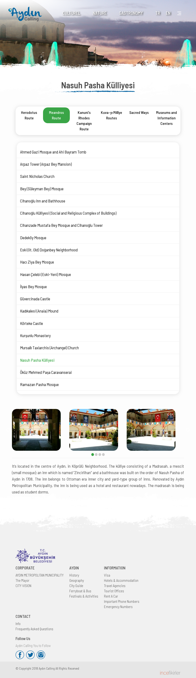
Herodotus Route (29, 115)
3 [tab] (99, 454)
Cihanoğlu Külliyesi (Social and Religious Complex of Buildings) (68, 213)
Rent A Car (111, 596)
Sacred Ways (139, 112)
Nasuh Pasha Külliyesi (37, 360)
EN (168, 13)
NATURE (100, 13)
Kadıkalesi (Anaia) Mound (39, 310)
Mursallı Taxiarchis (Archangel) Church (49, 347)
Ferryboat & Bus (80, 591)
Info (18, 623)
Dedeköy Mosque (33, 237)
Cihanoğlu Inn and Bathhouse (42, 200)
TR (157, 13)
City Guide (76, 585)
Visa (107, 575)
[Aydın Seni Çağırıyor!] (26, 11)
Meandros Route (56, 115)
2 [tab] (96, 454)
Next (187, 430)
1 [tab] (92, 454)
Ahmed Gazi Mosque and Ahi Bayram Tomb (53, 151)
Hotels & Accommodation (121, 580)
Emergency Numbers (118, 606)
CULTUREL (71, 13)
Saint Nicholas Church (37, 176)
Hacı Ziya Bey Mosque (37, 262)
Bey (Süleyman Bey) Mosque (42, 188)
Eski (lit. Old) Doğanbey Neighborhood (49, 249)
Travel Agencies (114, 585)
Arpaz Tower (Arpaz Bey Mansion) (46, 164)
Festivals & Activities (83, 596)
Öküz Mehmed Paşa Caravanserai (46, 372)
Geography (76, 580)
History (74, 575)
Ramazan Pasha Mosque (39, 384)
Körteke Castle (31, 323)
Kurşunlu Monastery (35, 335)
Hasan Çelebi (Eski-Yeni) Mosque (45, 274)
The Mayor (22, 580)
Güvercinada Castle (35, 298)
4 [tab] (103, 454)
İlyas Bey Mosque (33, 286)
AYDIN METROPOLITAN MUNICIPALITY (40, 575)
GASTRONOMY (131, 13)
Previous (8, 430)
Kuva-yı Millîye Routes (111, 115)
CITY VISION (23, 585)
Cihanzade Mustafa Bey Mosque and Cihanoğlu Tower (61, 225)
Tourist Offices (114, 591)
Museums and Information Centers (166, 118)
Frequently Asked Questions (34, 629)
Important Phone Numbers (121, 601)
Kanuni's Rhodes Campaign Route (84, 120)
